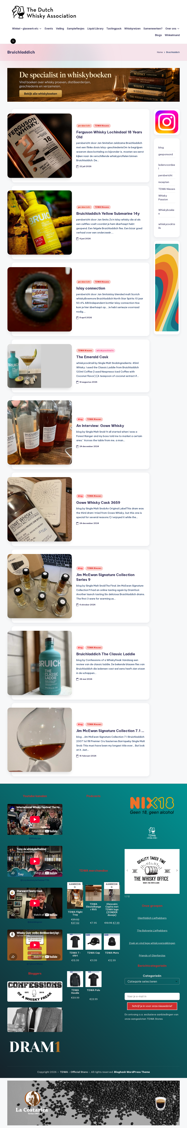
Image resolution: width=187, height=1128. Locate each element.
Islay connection (90, 288)
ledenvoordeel (166, 166)
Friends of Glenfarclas (152, 955)
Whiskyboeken (166, 211)
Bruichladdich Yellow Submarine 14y (108, 213)
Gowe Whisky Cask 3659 (98, 502)
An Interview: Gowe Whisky (100, 425)
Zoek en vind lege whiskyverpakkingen (152, 943)
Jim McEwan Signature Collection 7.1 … (110, 731)
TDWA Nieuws (102, 126)
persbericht (84, 126)
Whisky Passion (163, 197)
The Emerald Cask (92, 357)
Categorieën (152, 976)
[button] (177, 870)
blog (80, 419)
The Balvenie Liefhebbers (152, 930)
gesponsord (165, 154)
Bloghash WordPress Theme (132, 1072)
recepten (163, 182)
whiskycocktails (105, 350)
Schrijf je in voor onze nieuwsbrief (152, 1006)
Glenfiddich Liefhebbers (152, 918)
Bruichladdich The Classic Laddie (105, 654)
